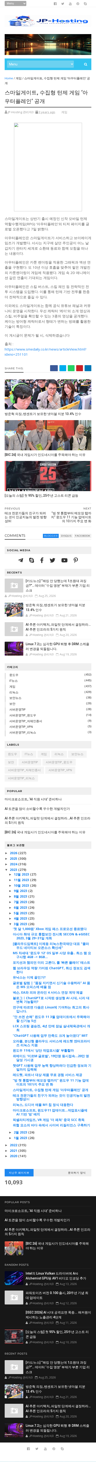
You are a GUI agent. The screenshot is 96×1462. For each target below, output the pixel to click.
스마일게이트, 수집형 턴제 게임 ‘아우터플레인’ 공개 (50, 1090)
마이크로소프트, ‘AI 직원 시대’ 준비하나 (33, 799)
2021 (14, 1150)
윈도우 (13, 675)
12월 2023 (22, 874)
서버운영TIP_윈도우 (22, 715)
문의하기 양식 (77, 1172)
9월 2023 (21, 891)
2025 (14, 858)
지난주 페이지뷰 (19, 1172)
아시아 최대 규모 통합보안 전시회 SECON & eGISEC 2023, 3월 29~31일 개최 (51, 936)
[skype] (85, 3)
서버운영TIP (17, 709)
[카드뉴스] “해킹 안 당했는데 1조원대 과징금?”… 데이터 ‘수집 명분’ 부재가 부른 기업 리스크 (58, 585)
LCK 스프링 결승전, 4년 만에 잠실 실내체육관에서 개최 (51, 1028)
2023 (14, 869)
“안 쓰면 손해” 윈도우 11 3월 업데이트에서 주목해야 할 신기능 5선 (51, 1018)
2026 (14, 853)
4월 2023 (21, 918)
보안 (12, 704)
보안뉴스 (15, 698)
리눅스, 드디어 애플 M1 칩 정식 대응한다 (43, 1104)
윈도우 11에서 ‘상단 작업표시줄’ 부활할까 (43, 1050)
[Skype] (32, 560)
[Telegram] (21, 560)
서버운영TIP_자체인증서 (25, 721)
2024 (14, 864)
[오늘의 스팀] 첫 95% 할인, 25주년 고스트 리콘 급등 (41, 495)
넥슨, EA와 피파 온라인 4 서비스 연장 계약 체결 (48, 992)
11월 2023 (22, 880)
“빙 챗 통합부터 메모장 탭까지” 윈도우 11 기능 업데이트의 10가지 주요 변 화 (51, 1082)
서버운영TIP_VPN (21, 727)
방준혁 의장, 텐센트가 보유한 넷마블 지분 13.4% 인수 (43, 414)
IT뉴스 (13, 681)
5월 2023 (21, 913)
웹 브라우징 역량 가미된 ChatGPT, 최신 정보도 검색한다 (51, 970)
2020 (14, 1156)
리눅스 (13, 692)
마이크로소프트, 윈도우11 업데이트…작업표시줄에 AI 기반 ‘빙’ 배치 (50, 1112)
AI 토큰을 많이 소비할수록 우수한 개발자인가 (37, 809)
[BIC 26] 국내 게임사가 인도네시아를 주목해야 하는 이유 (45, 455)
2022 (14, 1145)
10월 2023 (22, 885)
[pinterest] (77, 3)
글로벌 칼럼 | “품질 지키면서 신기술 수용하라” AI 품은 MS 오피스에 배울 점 (51, 985)
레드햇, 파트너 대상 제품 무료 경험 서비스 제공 (47, 1074)
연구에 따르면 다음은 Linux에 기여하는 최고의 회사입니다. (51, 1009)
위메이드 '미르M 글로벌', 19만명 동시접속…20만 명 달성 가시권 (51, 1058)
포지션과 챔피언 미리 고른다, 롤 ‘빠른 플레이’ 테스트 (51, 962)
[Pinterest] (76, 560)
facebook (82, 535)
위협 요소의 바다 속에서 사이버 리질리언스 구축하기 (51, 1125)
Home (9, 78)
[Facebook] (42, 560)
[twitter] (62, 3)
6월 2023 (21, 907)
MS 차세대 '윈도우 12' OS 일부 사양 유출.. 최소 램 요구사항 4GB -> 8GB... (52, 955)
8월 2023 (21, 896)
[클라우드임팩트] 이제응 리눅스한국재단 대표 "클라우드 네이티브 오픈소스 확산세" (51, 945)
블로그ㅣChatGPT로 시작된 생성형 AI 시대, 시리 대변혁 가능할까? (51, 1000)
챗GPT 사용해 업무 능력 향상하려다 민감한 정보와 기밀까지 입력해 (52, 1067)
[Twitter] (53, 560)
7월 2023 (21, 902)
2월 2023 (21, 1132)
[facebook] (55, 3)
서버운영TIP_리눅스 (22, 732)
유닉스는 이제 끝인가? (29, 977)
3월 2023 (21, 924)
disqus (66, 535)
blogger (51, 535)
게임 (19, 78)
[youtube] (70, 3)
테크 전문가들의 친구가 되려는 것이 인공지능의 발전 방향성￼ (51, 1097)
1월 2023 (21, 1138)
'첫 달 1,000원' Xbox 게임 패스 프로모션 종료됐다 (50, 929)
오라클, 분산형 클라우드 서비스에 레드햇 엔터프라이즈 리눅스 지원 (51, 1043)
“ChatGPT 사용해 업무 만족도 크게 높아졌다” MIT (50, 1035)
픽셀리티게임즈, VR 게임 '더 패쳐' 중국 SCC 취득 (49, 1119)
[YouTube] (65, 560)
